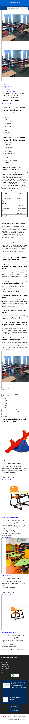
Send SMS (15, 710)
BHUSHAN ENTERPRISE (15, 3)
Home (6, 88)
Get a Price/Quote (6, 103)
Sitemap (4, 672)
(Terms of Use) (11, 717)
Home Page (5, 664)
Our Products (5, 668)
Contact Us (4, 670)
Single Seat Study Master (9, 517)
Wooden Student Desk (8, 632)
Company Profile (6, 666)
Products (7, 89)
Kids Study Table (6, 576)
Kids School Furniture (10, 91)
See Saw (4, 461)
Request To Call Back (6, 86)
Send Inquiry (6, 84)
